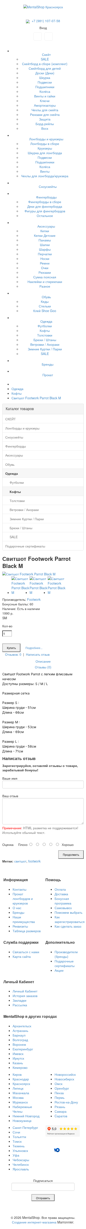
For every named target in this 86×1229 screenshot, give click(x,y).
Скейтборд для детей (45, 68)
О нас (17, 907)
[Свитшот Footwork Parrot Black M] (28, 574)
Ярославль (21, 1169)
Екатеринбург (23, 1049)
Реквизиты (20, 926)
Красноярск (21, 1083)
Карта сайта (22, 956)
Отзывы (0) (43, 667)
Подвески (45, 82)
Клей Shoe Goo (44, 310)
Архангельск (22, 1026)
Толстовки (44, 335)
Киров (17, 1074)
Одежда (17, 388)
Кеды (45, 301)
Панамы (45, 240)
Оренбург (62, 1088)
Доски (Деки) (44, 73)
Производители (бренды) (66, 954)
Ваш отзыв (10, 795)
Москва (18, 1097)
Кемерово (20, 1067)
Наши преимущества (24, 919)
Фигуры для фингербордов (45, 211)
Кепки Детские (44, 235)
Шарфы (45, 249)
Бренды (18, 912)
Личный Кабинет (25, 991)
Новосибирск (64, 1079)
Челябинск (21, 1164)
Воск (44, 128)
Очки (44, 267)
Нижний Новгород (26, 1116)
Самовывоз (63, 907)
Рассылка (20, 1005)
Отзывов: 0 (13, 654)
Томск (17, 1141)
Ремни (45, 263)
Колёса (44, 91)
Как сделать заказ (68, 926)
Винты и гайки (44, 96)
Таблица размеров (27, 931)
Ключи (45, 100)
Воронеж (19, 1044)
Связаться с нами (26, 952)
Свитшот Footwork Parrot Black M (36, 398)
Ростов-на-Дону (66, 1102)
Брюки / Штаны (44, 339)
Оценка (8, 844)
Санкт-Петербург (25, 1127)
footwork (34, 861)
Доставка (61, 894)
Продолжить (71, 854)
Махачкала (21, 1093)
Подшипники (44, 86)
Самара (61, 1111)
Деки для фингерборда (44, 206)
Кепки (44, 230)
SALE (45, 59)
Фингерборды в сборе (44, 201)
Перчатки (45, 254)
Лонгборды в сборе (44, 143)
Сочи (16, 1132)
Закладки (19, 1000)
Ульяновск (20, 1150)
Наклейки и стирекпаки (45, 281)
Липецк (18, 1088)
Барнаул (19, 1035)
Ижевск (18, 1053)
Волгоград (20, 1039)
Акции (59, 970)
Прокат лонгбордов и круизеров (23, 898)
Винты (45, 171)
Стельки (45, 306)
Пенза (59, 1093)
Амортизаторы (45, 105)
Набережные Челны (22, 1109)
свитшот (20, 861)
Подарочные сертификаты (65, 963)
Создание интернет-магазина (34, 1222)
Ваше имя (9, 778)
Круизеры (45, 148)
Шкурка (44, 77)
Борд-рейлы (45, 123)
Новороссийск (65, 1074)
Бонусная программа (63, 900)
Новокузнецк (22, 1120)
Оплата (60, 889)
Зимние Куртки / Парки (45, 349)
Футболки (45, 326)
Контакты (19, 889)
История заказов (25, 995)
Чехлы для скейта (44, 110)
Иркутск (18, 1058)
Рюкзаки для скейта (45, 114)
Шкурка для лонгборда (45, 152)
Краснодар (21, 1079)
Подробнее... (33, 648)
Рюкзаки (45, 272)
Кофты (45, 330)
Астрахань (20, 1030)
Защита (44, 119)
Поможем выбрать (68, 912)
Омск (58, 1083)
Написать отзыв (38, 654)
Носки (44, 258)
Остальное (45, 215)
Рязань (60, 1106)
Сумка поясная (44, 277)
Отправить (43, 1198)
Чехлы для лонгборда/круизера (44, 176)
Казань (18, 1063)
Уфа (16, 1155)
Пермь (59, 1097)
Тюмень (19, 1146)
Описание (43, 661)
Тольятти (19, 1136)
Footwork (34, 599)
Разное (44, 286)
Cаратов (61, 1116)
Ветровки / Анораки (44, 344)
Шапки (45, 244)
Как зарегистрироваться (70, 919)
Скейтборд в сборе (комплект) (44, 63)
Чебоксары (21, 1159)
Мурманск (20, 1102)
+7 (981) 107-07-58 (45, 20)
